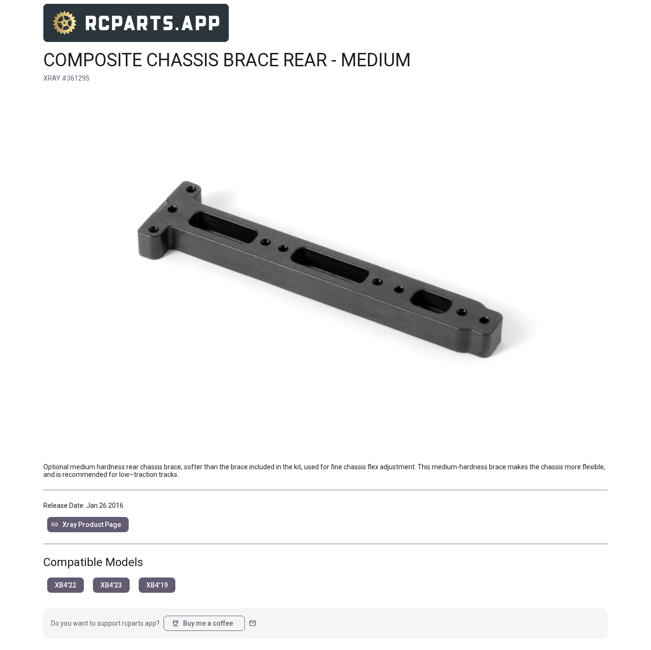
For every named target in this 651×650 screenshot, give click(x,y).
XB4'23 (111, 585)
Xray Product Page (86, 524)
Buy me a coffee (202, 623)
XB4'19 (157, 585)
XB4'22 (65, 585)
